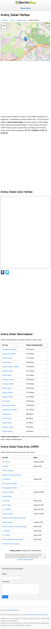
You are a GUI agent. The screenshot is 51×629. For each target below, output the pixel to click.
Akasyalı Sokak (8, 384)
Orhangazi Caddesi (9, 349)
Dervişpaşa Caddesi (9, 488)
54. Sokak (6, 500)
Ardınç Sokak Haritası (25, 559)
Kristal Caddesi (8, 513)
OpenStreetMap (44, 60)
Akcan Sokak (7, 358)
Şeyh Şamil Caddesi (9, 483)
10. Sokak (6, 462)
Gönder (5, 597)
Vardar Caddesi (8, 492)
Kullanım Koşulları (31, 615)
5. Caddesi (6, 479)
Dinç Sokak (6, 401)
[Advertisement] (25, 87)
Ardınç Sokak (7, 522)
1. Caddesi (6, 531)
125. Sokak (6, 505)
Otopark (5, 466)
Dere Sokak (6, 362)
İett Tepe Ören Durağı (10, 544)
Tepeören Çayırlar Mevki (11, 475)
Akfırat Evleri (7, 496)
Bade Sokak (6, 388)
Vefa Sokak (6, 414)
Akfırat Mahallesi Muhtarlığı (12, 539)
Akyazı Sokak (7, 431)
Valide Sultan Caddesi (10, 366)
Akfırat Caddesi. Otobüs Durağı (14, 526)
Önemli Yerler (25, 8)
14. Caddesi (6, 509)
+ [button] (4, 25)
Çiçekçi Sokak (7, 392)
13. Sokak (6, 535)
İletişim (40, 615)
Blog (46, 615)
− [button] (4, 29)
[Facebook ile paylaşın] (2, 272)
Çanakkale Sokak (8, 405)
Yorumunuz (5, 582)
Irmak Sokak (6, 375)
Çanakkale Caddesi (9, 409)
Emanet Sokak (7, 371)
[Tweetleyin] (7, 272)
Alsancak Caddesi (9, 353)
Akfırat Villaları (8, 470)
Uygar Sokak (7, 422)
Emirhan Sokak (7, 427)
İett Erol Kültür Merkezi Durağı (13, 518)
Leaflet (36, 60)
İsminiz (4, 574)
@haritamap (14, 610)
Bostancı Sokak (8, 379)
